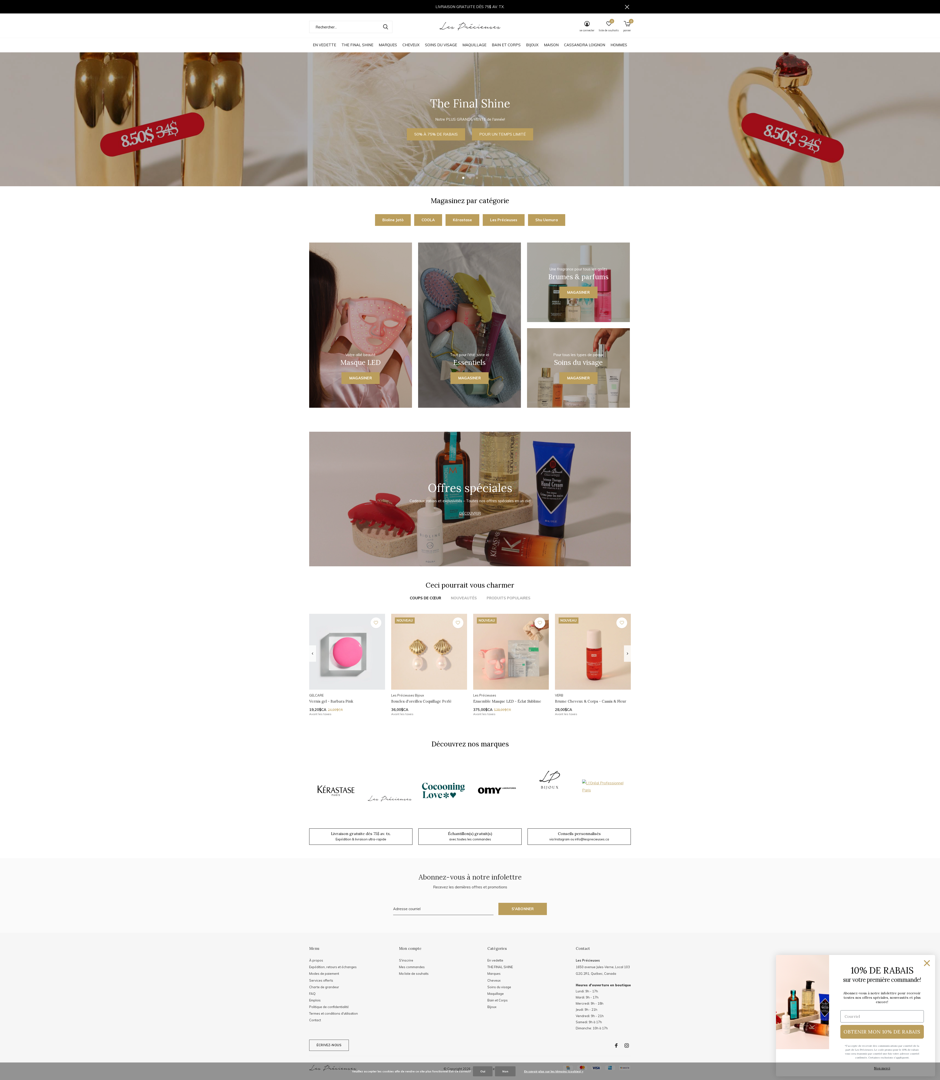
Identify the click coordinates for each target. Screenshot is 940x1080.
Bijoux (532, 45)
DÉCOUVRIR (470, 513)
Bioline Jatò (392, 220)
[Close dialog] (927, 963)
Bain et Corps (506, 45)
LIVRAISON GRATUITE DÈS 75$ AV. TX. (470, 6)
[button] (463, 177)
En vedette (324, 45)
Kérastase (462, 220)
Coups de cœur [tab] (425, 598)
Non (505, 1071)
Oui (482, 1071)
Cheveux (411, 45)
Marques (388, 45)
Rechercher (385, 27)
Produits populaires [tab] (508, 598)
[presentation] (312, 654)
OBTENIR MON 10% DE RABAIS (882, 1032)
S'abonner (523, 908)
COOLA (428, 220)
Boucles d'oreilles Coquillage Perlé (421, 701)
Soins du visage (441, 45)
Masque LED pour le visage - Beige (750, 1030)
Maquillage (474, 45)
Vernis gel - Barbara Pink (331, 701)
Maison (551, 45)
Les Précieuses (503, 220)
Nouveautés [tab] (464, 598)
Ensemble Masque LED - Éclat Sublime (507, 701)
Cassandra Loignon (584, 45)
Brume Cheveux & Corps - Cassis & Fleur (590, 701)
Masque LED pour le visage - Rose (339, 1030)
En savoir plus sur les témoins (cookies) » (553, 1071)
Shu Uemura (546, 220)
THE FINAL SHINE (357, 45)
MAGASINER (470, 137)
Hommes (619, 45)
